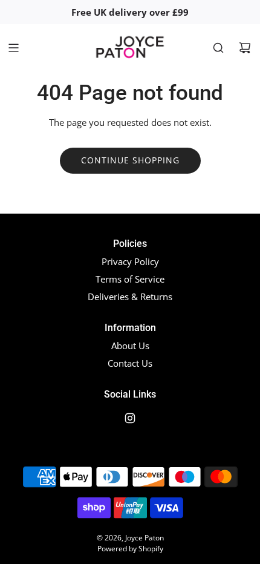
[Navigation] (13, 47)
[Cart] (245, 47)
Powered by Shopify (130, 548)
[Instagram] (130, 418)
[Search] (218, 47)
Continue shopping (130, 160)
